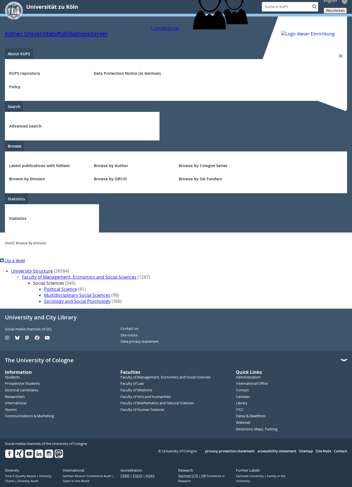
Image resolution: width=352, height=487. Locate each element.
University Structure (32, 271)
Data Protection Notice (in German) (127, 73)
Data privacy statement (139, 341)
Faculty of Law (132, 383)
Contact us (129, 328)
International (15, 403)
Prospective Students (22, 383)
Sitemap (306, 451)
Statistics (17, 218)
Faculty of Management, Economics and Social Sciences (79, 277)
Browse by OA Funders (200, 178)
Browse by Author (111, 165)
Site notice (129, 335)
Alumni (10, 410)
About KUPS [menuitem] (19, 53)
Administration (248, 377)
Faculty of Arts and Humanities (145, 397)
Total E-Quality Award (21, 476)
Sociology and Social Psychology (77, 301)
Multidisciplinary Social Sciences (77, 295)
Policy (14, 86)
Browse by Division (27, 178)
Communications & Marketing (29, 416)
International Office (252, 383)
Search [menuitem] (14, 106)
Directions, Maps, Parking (256, 429)
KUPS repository (24, 73)
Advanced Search (25, 126)
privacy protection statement (230, 451)
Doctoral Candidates (21, 390)
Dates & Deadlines (250, 416)
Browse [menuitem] (14, 146)
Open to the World (76, 481)
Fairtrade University (250, 476)
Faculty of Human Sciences (142, 410)
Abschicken (335, 11)
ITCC (239, 410)
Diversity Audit (28, 481)
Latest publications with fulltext (39, 165)
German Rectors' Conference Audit (87, 476)
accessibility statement (276, 451)
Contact (242, 390)
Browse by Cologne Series (203, 165)
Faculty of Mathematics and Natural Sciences (157, 403)
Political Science (60, 289)
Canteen (243, 397)
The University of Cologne (39, 360)
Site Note (323, 451)
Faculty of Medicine (136, 390)
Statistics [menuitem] (16, 198)
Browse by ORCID (110, 178)
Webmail (243, 422)
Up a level (14, 261)
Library (242, 403)
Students (12, 377)
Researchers (15, 397)
